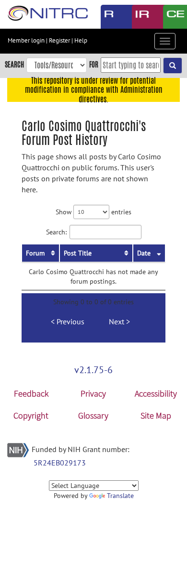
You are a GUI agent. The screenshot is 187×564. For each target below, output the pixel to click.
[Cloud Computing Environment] (171, 17)
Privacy (93, 393)
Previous (70, 321)
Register (59, 40)
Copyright (30, 415)
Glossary (93, 415)
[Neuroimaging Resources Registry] (109, 17)
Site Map (155, 415)
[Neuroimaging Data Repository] (140, 17)
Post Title (78, 253)
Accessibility (156, 393)
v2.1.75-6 (93, 370)
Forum (35, 253)
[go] (172, 65)
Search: (56, 231)
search (14, 64)
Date (144, 253)
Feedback (31, 393)
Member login (26, 40)
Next (116, 321)
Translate (120, 495)
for (93, 64)
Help (80, 40)
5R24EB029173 (60, 462)
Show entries (93, 211)
